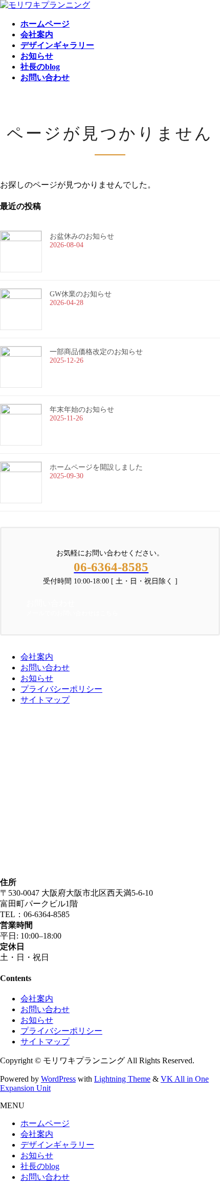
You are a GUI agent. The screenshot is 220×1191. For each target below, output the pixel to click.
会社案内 (36, 656)
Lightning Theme (122, 1079)
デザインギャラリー (57, 1144)
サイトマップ (45, 699)
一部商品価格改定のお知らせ (96, 352)
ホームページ (45, 1123)
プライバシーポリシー (61, 689)
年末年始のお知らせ (82, 409)
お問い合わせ (45, 667)
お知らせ (36, 678)
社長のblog (39, 1166)
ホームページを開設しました (96, 467)
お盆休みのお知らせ (82, 236)
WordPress (58, 1079)
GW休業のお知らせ (81, 294)
